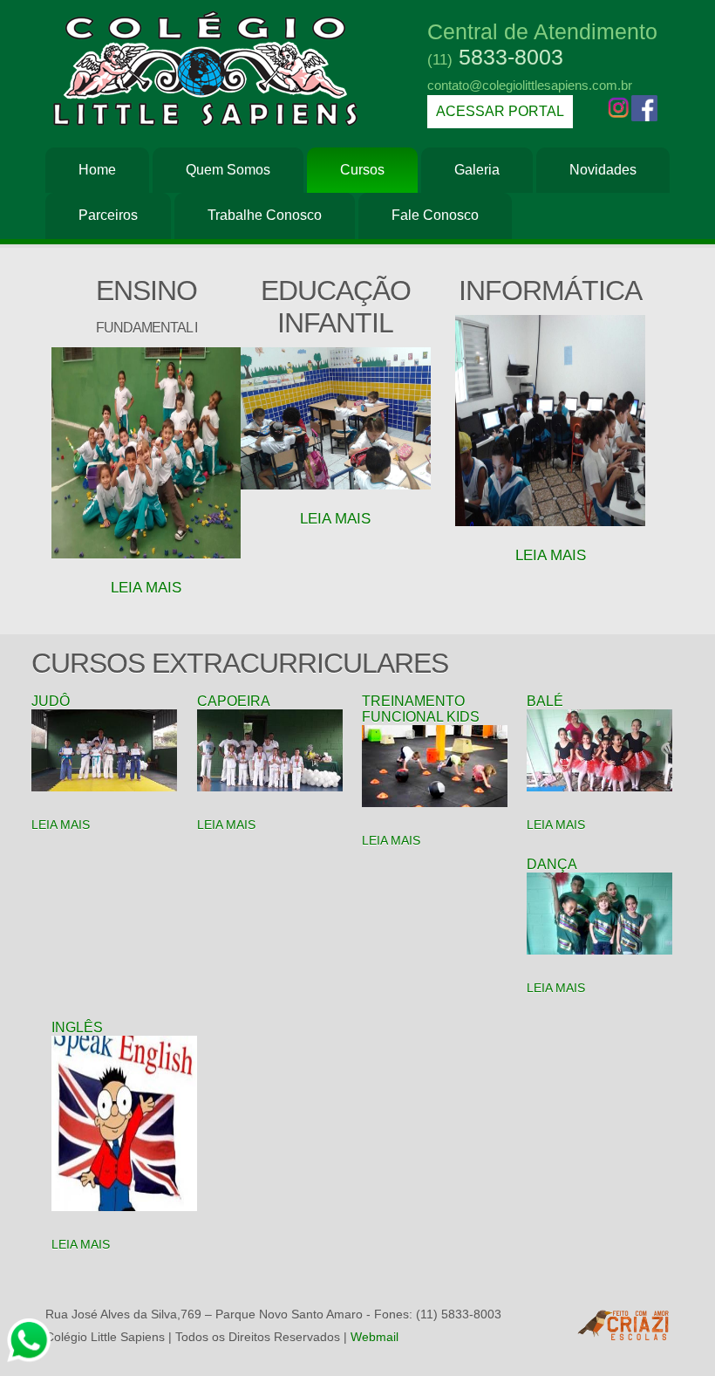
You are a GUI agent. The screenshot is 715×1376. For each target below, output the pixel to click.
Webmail (374, 1337)
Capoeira (233, 701)
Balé (545, 701)
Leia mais (550, 555)
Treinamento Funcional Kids (421, 709)
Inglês (77, 1027)
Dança (551, 864)
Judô (50, 701)
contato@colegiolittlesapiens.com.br (529, 85)
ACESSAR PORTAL (500, 111)
